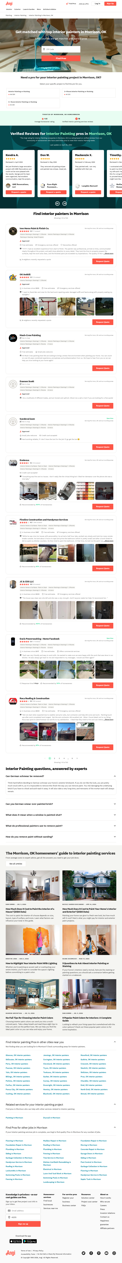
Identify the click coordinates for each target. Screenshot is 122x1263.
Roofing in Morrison (14, 1166)
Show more (109, 253)
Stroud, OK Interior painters (92, 1093)
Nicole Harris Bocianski (73, 904)
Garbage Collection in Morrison (19, 1158)
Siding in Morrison (13, 1153)
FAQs (83, 1205)
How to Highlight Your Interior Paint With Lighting (31, 963)
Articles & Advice (49, 9)
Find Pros (61, 58)
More (39, 9)
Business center (69, 1205)
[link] (8, 185)
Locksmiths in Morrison (16, 1170)
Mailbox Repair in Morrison (54, 1141)
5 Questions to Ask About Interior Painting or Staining (85, 965)
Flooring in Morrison (14, 1141)
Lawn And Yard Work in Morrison (57, 1173)
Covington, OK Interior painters (56, 1059)
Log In (97, 3)
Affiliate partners (107, 1228)
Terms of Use (26, 1251)
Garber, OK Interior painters (55, 1076)
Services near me (50, 1208)
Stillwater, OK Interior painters (19, 1059)
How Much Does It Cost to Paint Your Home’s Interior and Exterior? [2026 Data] (89, 910)
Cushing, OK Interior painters (18, 1093)
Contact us (104, 1217)
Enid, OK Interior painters (91, 1085)
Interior (9, 9)
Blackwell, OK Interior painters (56, 1093)
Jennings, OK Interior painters (56, 1055)
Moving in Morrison (89, 1145)
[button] (29, 307)
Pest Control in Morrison (91, 1162)
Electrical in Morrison (52, 1169)
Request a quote (18, 192)
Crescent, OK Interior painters (93, 1064)
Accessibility (28, 1254)
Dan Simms (10, 904)
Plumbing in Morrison (15, 1149)
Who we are (105, 1201)
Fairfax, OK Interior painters (18, 1085)
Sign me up (23, 1224)
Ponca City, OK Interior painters (19, 1089)
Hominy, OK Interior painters (55, 1089)
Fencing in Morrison (14, 1179)
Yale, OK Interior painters (16, 1072)
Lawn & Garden (29, 9)
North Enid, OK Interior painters (94, 1089)
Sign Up (110, 3)
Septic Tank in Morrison (91, 1179)
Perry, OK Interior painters (17, 1064)
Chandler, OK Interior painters (93, 1081)
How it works (105, 1198)
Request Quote (102, 261)
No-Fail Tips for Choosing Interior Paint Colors (29, 1017)
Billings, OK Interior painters (18, 1076)
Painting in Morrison (14, 1117)
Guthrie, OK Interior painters (93, 1059)
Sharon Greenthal (14, 1013)
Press (102, 1209)
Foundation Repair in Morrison (19, 1145)
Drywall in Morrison (51, 1117)
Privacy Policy (38, 1251)
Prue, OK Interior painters (91, 1076)
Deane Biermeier (69, 959)
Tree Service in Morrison (53, 1158)
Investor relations (107, 1213)
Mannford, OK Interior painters (94, 1055)
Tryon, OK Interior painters (54, 1068)
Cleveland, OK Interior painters (56, 1064)
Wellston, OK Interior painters (93, 1072)
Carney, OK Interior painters (55, 1081)
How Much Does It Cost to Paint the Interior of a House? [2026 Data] (30, 910)
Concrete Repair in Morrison (92, 1149)
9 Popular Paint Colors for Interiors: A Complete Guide (87, 1019)
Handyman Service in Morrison (19, 1162)
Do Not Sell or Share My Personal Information (54, 1254)
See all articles (16, 863)
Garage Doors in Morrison (92, 1153)
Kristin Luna (11, 959)
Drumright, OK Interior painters (56, 1085)
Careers (103, 1205)
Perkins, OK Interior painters (18, 1081)
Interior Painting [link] (20, 15)
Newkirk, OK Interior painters (93, 1068)
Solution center (87, 1198)
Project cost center (89, 1201)
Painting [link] (9, 15)
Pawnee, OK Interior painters (18, 1068)
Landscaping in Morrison (53, 1182)
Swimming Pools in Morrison (18, 1175)
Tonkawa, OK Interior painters (56, 1072)
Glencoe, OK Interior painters (18, 1055)
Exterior (17, 9)
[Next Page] (77, 758)
